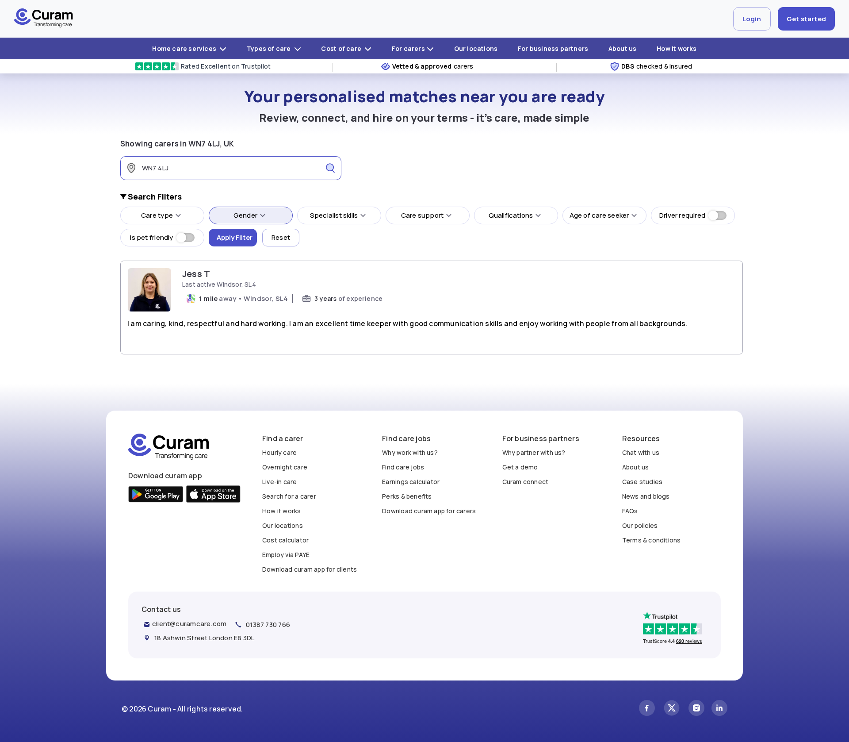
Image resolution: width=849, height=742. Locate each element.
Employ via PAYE (286, 554)
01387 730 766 (268, 624)
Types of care (269, 48)
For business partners (553, 48)
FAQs (630, 511)
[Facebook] (647, 709)
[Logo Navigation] (43, 19)
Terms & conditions (651, 540)
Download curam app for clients (309, 569)
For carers (408, 48)
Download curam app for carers (429, 511)
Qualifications (511, 215)
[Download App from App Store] (213, 495)
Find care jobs (403, 467)
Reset (281, 237)
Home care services (185, 48)
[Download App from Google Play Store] (156, 495)
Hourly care (279, 452)
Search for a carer (289, 496)
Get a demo (520, 467)
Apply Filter (234, 237)
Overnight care (284, 467)
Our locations (476, 48)
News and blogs (646, 496)
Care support (422, 215)
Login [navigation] (751, 18)
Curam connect (525, 481)
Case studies (642, 481)
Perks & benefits (407, 496)
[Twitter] (671, 709)
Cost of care (342, 48)
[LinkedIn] (719, 709)
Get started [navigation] (806, 18)
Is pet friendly (151, 237)
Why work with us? (410, 452)
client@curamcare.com (189, 623)
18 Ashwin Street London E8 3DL (204, 637)
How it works (677, 48)
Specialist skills (334, 215)
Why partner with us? (534, 452)
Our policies (640, 525)
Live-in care (279, 481)
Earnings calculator (411, 481)
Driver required (682, 215)
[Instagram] (696, 709)
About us (622, 48)
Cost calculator (285, 540)
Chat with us (641, 452)
